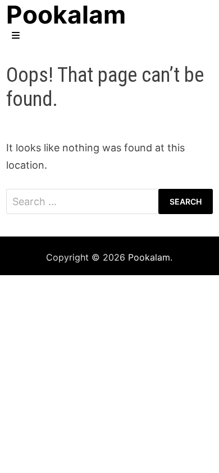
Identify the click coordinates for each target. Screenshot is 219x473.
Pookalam (149, 257)
